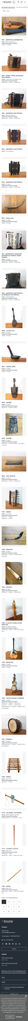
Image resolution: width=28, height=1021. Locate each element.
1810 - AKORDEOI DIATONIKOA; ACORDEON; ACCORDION (12, 294)
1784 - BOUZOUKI (7, 662)
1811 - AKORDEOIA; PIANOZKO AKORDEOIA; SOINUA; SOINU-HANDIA (12, 255)
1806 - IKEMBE (6, 402)
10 (9, 911)
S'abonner (12, 994)
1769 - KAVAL (6, 886)
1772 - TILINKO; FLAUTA (10, 849)
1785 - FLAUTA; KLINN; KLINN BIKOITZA (12, 624)
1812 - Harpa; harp (8, 218)
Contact (14, 949)
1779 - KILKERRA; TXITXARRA (11, 813)
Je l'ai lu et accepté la (14, 988)
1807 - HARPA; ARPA (8, 367)
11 (13, 911)
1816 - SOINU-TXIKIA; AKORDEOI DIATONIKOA (12, 76)
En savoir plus (8, 1012)
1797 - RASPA (6, 512)
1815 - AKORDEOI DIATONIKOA (12, 113)
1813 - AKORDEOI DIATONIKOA (12, 182)
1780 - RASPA (6, 777)
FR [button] (25, 2)
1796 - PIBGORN (7, 549)
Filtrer (4, 11)
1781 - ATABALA (7, 739)
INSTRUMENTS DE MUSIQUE (8, 7)
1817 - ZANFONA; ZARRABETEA (12, 40)
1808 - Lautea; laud (8, 331)
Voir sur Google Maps (8, 940)
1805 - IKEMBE (6, 438)
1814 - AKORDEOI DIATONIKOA (12, 149)
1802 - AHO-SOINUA (8, 476)
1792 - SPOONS (7, 587)
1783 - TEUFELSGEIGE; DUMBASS (13, 698)
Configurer (19, 1017)
